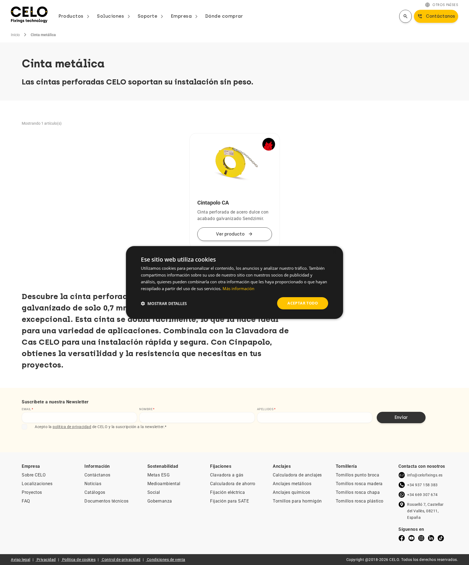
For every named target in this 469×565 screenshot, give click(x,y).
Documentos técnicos (106, 501)
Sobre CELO (34, 475)
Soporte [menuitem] (151, 16)
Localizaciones (37, 483)
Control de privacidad (121, 559)
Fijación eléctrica (227, 492)
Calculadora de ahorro (232, 483)
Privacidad (46, 559)
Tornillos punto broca (357, 475)
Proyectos (32, 492)
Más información (238, 288)
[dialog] (234, 282)
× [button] (334, 252)
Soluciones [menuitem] (114, 16)
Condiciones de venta (166, 559)
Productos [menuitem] (74, 16)
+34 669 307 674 (422, 494)
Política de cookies (79, 559)
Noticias (92, 483)
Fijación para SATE (229, 501)
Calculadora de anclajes (297, 475)
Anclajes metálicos (292, 483)
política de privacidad (72, 427)
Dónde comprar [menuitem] (224, 16)
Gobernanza (159, 501)
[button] (164, 303)
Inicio (15, 35)
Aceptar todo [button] (302, 303)
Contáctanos (97, 475)
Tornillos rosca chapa (358, 492)
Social (153, 492)
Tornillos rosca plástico (360, 501)
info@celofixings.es (425, 475)
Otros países (441, 5)
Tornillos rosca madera (359, 483)
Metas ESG (158, 475)
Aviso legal (20, 559)
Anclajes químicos (291, 492)
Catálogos (94, 492)
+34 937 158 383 (422, 485)
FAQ (26, 501)
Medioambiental (163, 483)
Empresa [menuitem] (185, 16)
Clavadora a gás (226, 475)
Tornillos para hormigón (297, 501)
